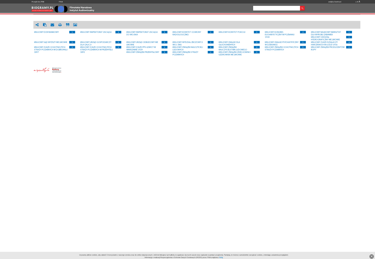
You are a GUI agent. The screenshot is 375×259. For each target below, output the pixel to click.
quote (67, 25)
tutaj (221, 257)
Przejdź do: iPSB (38, 2)
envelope (52, 25)
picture (75, 25)
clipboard (45, 25)
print (60, 25)
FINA (61, 2)
